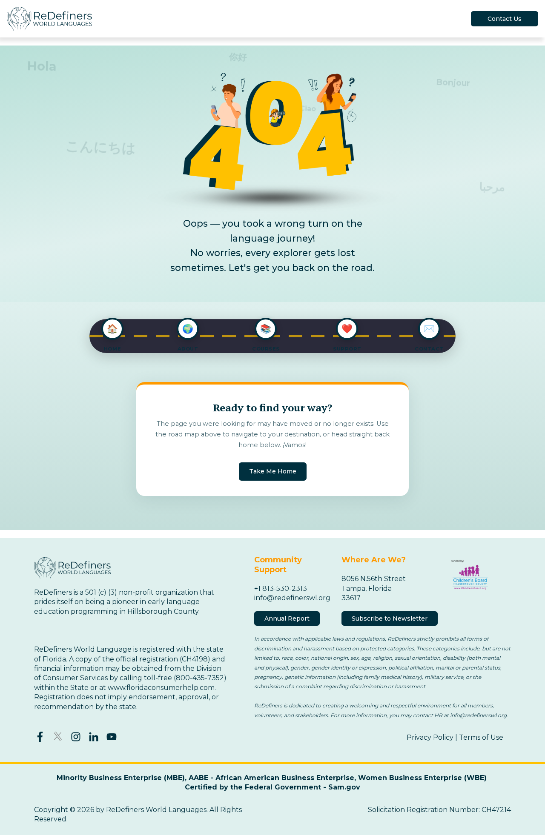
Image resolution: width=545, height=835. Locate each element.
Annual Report (287, 618)
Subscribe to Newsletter (389, 618)
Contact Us (505, 19)
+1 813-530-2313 (280, 588)
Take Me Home (272, 472)
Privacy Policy (430, 737)
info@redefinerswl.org (292, 598)
